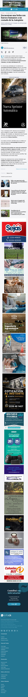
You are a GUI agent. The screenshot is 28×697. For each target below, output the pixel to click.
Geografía (3, 686)
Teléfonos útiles (4, 674)
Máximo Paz (9, 173)
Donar (13, 604)
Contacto (2, 636)
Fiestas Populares (4, 651)
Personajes (3, 692)
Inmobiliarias (3, 678)
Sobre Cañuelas (5, 681)
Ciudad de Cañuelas (5, 647)
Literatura (3, 689)
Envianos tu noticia (4, 640)
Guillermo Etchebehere (5, 668)
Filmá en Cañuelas (4, 665)
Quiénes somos (4, 638)
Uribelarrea (3, 649)
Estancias (3, 656)
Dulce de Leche (4, 662)
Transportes (3, 676)
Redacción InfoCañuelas (21, 169)
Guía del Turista (5, 643)
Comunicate (4, 633)
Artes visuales (3, 690)
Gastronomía (3, 652)
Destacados (4, 659)
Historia (2, 684)
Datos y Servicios (5, 672)
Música (2, 687)
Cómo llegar (3, 646)
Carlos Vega (3, 667)
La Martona (3, 663)
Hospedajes (3, 654)
